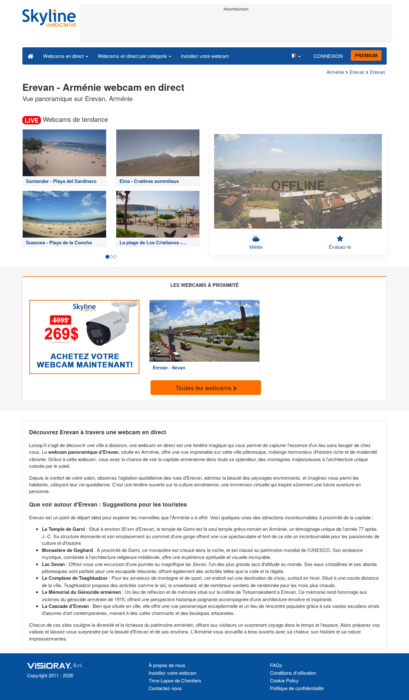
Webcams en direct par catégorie (133, 55)
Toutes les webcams (204, 387)
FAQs (276, 665)
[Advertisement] (235, 27)
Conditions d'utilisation (293, 672)
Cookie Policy (284, 680)
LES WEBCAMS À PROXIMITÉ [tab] (204, 284)
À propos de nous (167, 665)
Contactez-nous (165, 688)
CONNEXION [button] (328, 55)
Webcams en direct (64, 55)
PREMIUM (366, 55)
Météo (256, 246)
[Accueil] (30, 56)
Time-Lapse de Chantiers (175, 680)
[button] (295, 56)
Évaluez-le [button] (340, 246)
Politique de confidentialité (297, 688)
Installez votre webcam (205, 55)
